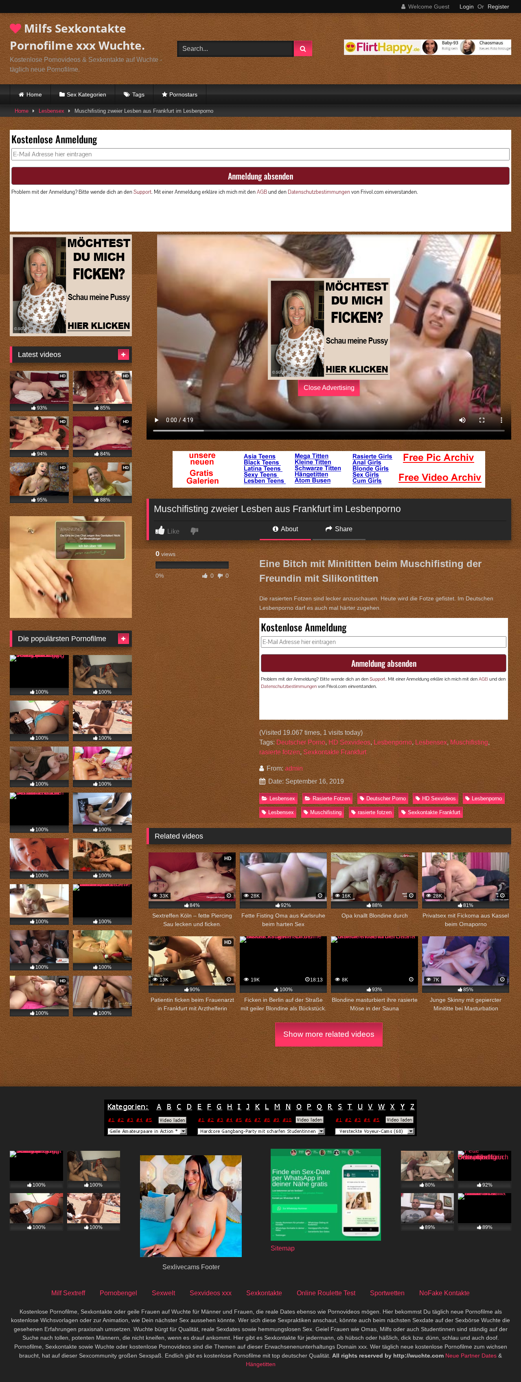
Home (34, 94)
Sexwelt (163, 1293)
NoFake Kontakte (444, 1293)
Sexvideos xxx (211, 1293)
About (289, 529)
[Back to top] (496, 1358)
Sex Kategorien (86, 94)
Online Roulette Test (326, 1293)
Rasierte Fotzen (331, 798)
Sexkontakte (264, 1293)
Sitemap (283, 1248)
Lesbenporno (393, 742)
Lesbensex (51, 111)
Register (498, 6)
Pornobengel (118, 1293)
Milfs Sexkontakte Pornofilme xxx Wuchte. (77, 36)
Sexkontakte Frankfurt (334, 752)
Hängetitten (261, 1364)
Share (342, 529)
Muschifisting (469, 742)
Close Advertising (329, 387)
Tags (138, 94)
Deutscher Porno (300, 742)
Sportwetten (387, 1293)
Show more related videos (328, 1034)
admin (294, 768)
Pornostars (183, 94)
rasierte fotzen (279, 752)
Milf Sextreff (68, 1293)
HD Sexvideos (349, 742)
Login (467, 6)
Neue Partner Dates (471, 1355)
